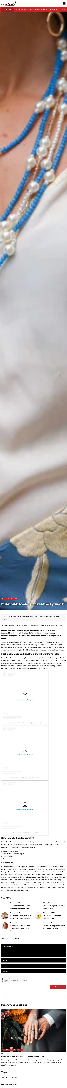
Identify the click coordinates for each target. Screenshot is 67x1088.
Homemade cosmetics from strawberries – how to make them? (20, 928)
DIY (3, 599)
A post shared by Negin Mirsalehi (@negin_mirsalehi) (25, 777)
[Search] (3, 997)
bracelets (5, 1077)
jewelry (14, 1077)
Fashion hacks (12, 599)
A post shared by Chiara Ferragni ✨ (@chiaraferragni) (25, 723)
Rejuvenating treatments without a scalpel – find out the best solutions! (28, 1056)
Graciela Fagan (9, 625)
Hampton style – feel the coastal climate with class (34, 9)
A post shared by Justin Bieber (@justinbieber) (25, 832)
